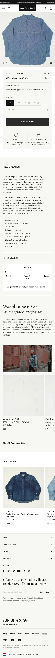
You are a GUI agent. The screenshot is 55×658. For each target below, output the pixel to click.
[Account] (45, 8)
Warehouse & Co (17, 78)
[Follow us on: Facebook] (3, 571)
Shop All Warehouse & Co (14, 443)
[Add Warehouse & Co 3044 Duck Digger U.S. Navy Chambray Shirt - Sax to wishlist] (48, 110)
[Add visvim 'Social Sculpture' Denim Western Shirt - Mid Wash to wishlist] (42, 511)
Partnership (8, 558)
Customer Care (9, 544)
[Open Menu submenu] (3, 8)
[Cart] (51, 8)
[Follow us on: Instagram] (8, 571)
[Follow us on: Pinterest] (13, 571)
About (5, 537)
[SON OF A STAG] (27, 8)
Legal (5, 551)
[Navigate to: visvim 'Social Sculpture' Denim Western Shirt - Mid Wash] (23, 487)
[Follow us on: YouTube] (18, 571)
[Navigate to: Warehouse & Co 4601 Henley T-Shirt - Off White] (23, 395)
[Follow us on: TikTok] (24, 571)
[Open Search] (9, 8)
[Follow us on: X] (29, 571)
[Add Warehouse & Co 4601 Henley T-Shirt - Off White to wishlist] (42, 419)
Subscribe (44, 592)
